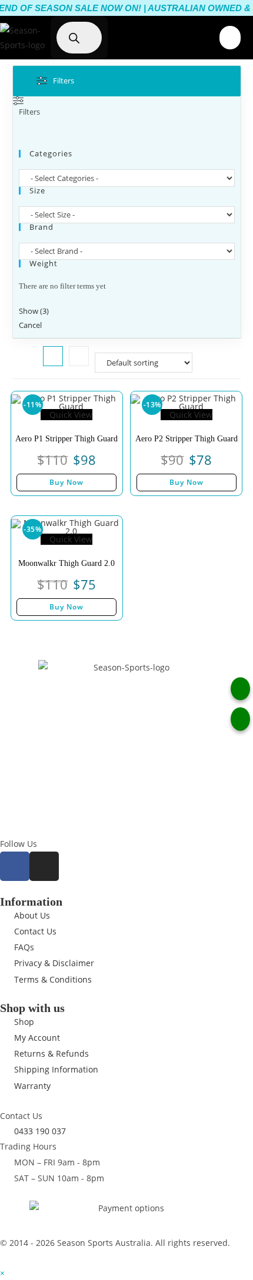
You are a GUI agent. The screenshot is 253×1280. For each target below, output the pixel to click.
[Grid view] (53, 356)
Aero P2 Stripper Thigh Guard (186, 438)
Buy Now (66, 482)
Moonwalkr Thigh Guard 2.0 (66, 563)
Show (34, 311)
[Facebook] (14, 866)
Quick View (69, 414)
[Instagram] (44, 866)
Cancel (30, 325)
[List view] (79, 356)
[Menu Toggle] (230, 37)
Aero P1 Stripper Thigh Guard (66, 438)
